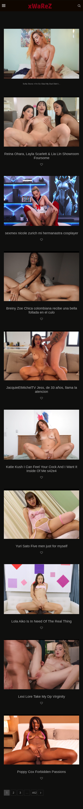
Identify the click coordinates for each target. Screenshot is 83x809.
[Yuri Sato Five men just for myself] (41, 514)
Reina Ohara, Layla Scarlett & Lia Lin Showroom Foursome (41, 156)
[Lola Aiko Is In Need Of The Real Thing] (41, 589)
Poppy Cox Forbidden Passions (41, 772)
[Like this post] (41, 164)
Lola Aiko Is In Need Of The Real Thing (41, 621)
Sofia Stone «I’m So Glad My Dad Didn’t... (41, 84)
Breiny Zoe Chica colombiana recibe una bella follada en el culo (41, 310)
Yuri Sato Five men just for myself (41, 546)
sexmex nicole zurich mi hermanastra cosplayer (41, 233)
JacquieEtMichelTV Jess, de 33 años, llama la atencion (41, 390)
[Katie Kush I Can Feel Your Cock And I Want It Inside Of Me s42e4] (41, 435)
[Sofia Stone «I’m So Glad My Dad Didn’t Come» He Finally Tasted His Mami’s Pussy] (41, 54)
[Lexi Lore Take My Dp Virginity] (41, 664)
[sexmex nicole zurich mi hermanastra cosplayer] (41, 201)
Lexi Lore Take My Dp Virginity (41, 696)
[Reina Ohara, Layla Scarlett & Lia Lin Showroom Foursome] (41, 122)
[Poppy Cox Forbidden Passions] (41, 739)
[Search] (79, 5)
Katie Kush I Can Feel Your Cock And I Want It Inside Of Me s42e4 (41, 469)
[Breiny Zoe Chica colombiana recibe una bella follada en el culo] (41, 276)
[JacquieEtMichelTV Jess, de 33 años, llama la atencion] (41, 355)
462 (34, 792)
